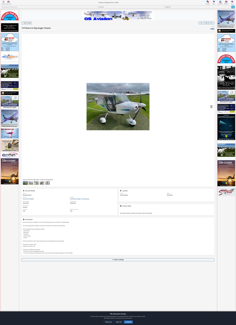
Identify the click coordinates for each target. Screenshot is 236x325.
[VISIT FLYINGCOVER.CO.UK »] (10, 171)
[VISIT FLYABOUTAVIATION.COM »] (10, 71)
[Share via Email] (209, 22)
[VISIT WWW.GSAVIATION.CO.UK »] (118, 15)
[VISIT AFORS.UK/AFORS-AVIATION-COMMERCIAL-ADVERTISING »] (10, 16)
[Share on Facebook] (206, 22)
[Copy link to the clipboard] (200, 22)
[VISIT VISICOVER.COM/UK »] (10, 85)
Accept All (128, 322)
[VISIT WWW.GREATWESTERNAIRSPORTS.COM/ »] (10, 42)
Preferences (108, 322)
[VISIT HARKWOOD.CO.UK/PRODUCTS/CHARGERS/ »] (10, 27)
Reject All (119, 322)
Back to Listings (27, 22)
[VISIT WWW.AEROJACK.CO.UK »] (10, 145)
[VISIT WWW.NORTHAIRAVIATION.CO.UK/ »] (226, 78)
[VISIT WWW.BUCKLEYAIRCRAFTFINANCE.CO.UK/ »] (10, 93)
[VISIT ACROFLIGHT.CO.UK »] (10, 155)
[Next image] (211, 106)
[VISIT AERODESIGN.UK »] (10, 56)
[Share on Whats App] (203, 22)
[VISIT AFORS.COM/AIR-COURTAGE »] (10, 102)
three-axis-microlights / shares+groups (79, 199)
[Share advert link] (212, 22)
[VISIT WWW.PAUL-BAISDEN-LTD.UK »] (10, 133)
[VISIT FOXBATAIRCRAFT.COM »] (10, 118)
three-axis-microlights (28, 199)
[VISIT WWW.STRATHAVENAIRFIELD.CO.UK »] (226, 191)
